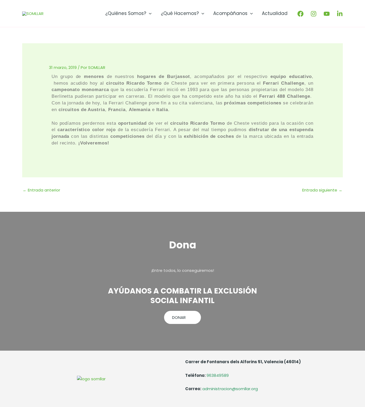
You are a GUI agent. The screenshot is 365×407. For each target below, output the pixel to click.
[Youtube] (327, 14)
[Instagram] (313, 14)
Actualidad (275, 13)
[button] (149, 13)
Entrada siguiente (322, 190)
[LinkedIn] (340, 14)
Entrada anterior (41, 190)
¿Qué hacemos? (180, 13)
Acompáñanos (230, 13)
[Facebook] (300, 14)
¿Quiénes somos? (125, 13)
